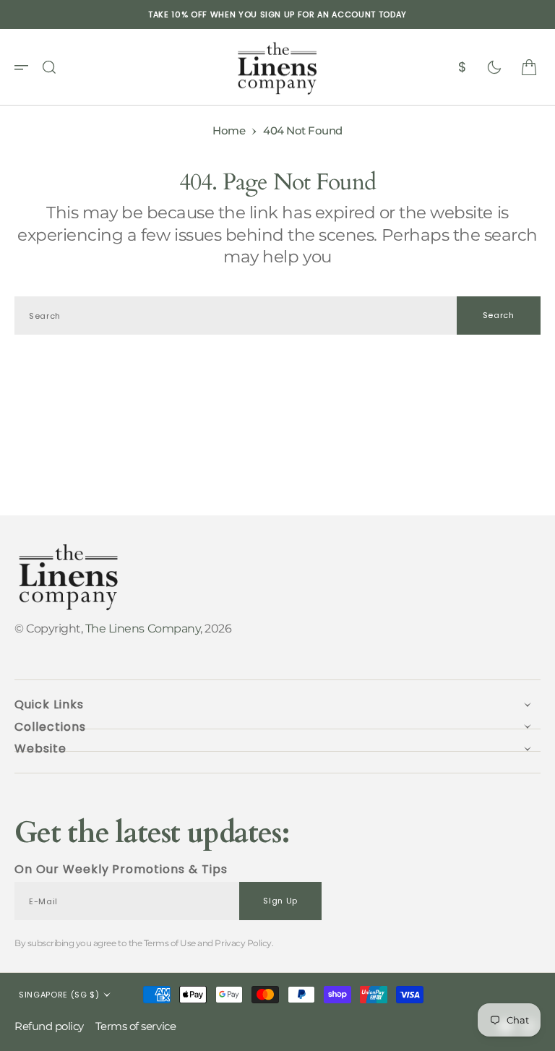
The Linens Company (142, 628)
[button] (26, 67)
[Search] (49, 67)
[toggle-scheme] (494, 67)
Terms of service (135, 1026)
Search (499, 315)
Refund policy (49, 1026)
